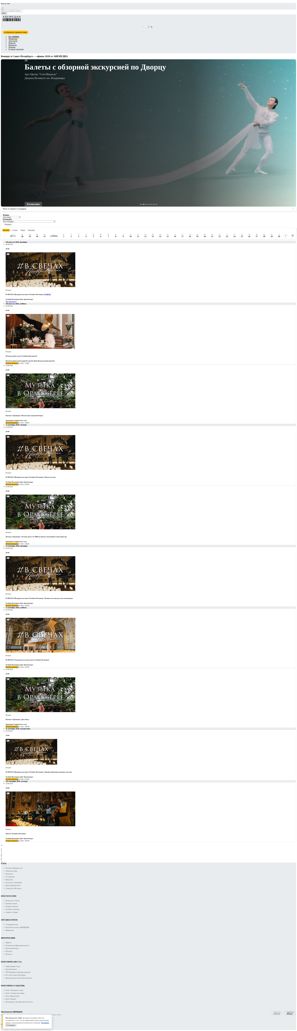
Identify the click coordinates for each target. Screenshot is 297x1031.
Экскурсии (13, 41)
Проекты (9, 951)
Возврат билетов (12, 906)
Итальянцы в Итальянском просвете (19, 1002)
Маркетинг (10, 930)
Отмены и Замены (12, 909)
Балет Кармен (11, 999)
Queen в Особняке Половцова (16, 833)
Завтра (23, 230)
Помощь (12, 47)
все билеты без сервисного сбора (15, 32)
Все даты (6, 230)
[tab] (140, 204)
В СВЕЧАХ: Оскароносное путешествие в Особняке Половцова (27, 660)
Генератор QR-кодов (13, 888)
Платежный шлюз (12, 948)
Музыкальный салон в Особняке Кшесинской (21, 356)
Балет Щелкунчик (12, 996)
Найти (4, 13)
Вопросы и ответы (13, 901)
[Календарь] (292, 235)
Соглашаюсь (10, 1025)
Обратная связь (11, 871)
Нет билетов (11, 301)
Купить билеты (12, 363)
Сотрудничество (12, 924)
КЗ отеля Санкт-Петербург (16, 975)
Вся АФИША (14, 37)
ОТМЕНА (47, 294)
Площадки (13, 39)
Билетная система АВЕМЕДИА (17, 927)
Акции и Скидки (12, 912)
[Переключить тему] (147, 27)
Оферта (8, 942)
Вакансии (9, 880)
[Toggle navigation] (4, 30)
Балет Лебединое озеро (14, 990)
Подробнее (45, 1023)
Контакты (13, 45)
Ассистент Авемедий (14, 882)
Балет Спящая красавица (15, 993)
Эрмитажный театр (13, 966)
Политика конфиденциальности (17, 945)
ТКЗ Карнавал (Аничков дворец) (18, 972)
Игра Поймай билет (13, 885)
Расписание (33, 204)
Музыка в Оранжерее (13, 415)
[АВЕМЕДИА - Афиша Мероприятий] (147, 18)
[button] (8, 224)
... (1, 853)
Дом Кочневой (11, 969)
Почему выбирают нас (14, 868)
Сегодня (14, 230)
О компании (10, 877)
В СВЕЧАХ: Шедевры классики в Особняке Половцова (25, 294)
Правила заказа (11, 903)
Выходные (31, 230)
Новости (12, 43)
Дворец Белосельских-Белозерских (19, 978)
